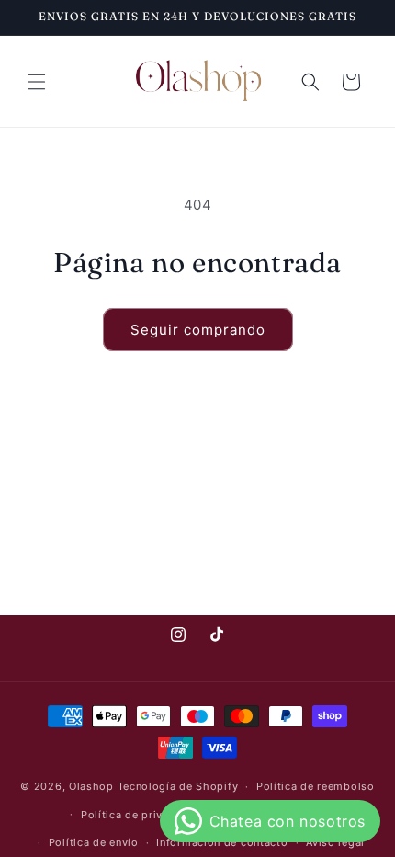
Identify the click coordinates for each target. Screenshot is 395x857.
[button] (37, 82)
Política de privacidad (139, 814)
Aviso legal (335, 842)
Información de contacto (222, 842)
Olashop (91, 786)
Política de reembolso (315, 786)
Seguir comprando (197, 329)
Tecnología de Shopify (178, 786)
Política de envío (94, 842)
